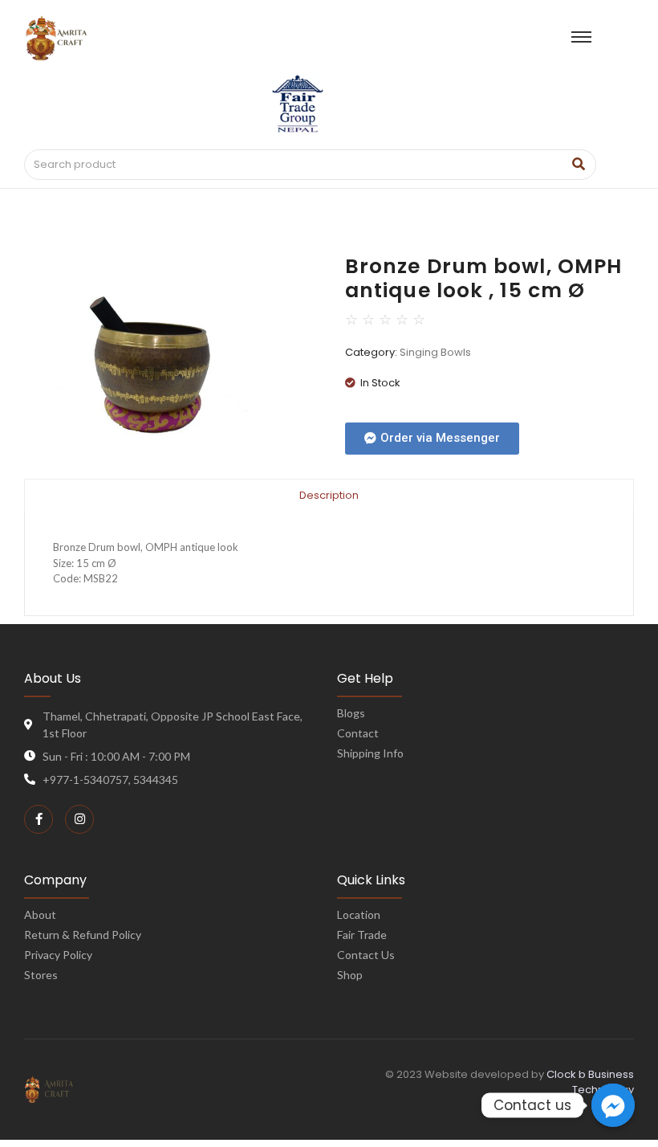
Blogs (351, 713)
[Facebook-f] (38, 819)
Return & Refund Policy (82, 934)
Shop (350, 975)
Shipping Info (370, 753)
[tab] (329, 495)
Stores (41, 975)
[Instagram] (79, 819)
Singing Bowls (435, 352)
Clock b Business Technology (590, 1082)
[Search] (578, 164)
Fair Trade (362, 934)
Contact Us (366, 954)
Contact (358, 733)
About (40, 914)
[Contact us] (613, 1105)
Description (329, 495)
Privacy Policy (58, 954)
